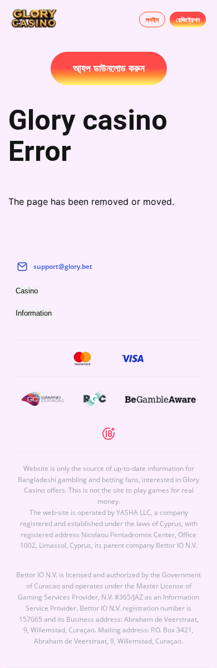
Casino (27, 291)
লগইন (152, 19)
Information (34, 313)
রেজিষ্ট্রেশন (188, 19)
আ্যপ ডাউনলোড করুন (109, 68)
